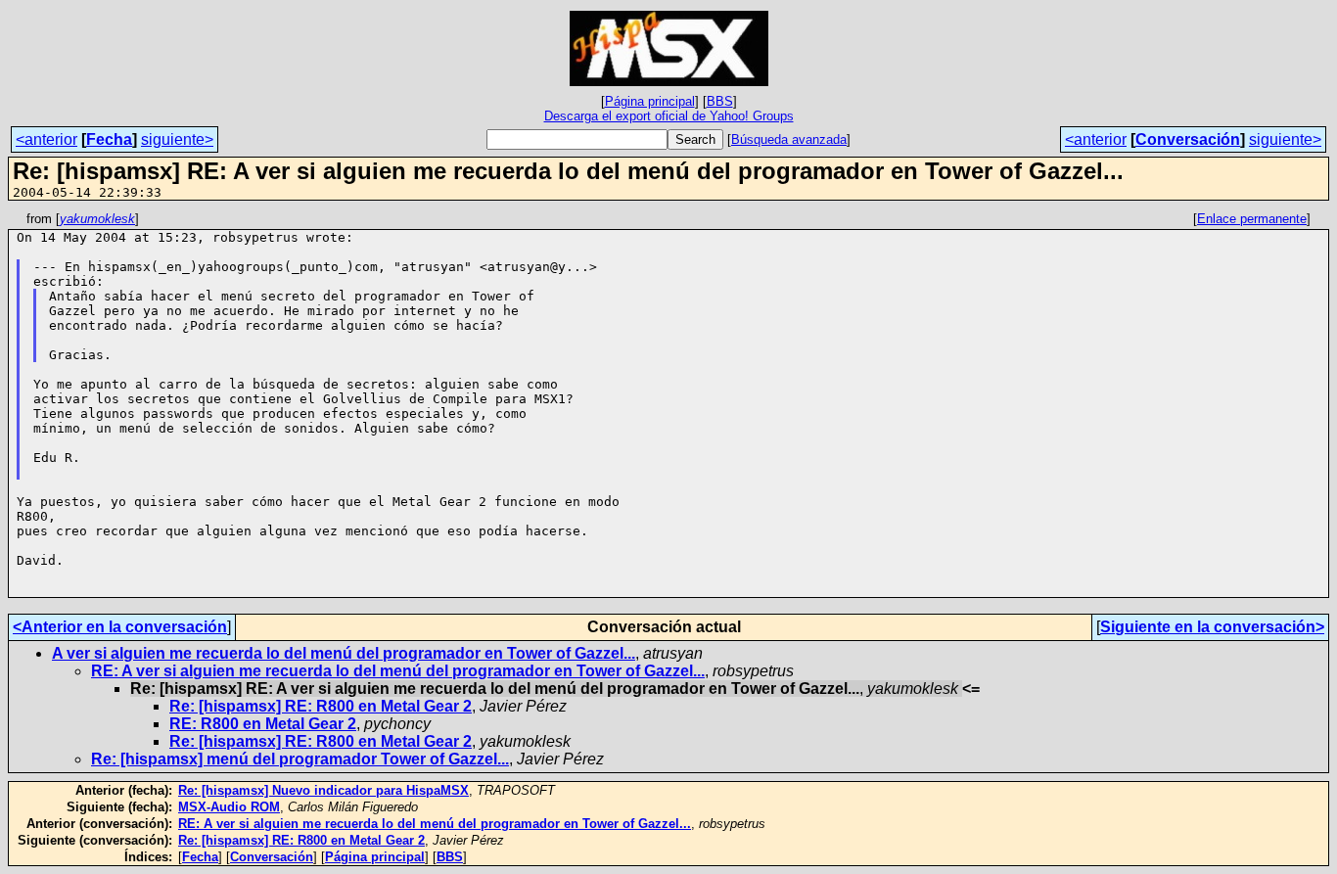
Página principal (650, 101)
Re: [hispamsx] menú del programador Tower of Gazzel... (300, 759)
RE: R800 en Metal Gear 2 (262, 723)
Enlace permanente (1252, 218)
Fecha (109, 139)
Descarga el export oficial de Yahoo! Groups (669, 116)
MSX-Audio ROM (229, 807)
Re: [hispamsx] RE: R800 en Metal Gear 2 (320, 706)
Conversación (1187, 139)
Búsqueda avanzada (789, 139)
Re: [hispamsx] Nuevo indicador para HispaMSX (323, 790)
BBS (720, 101)
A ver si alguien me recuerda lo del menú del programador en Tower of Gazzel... (343, 653)
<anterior (46, 139)
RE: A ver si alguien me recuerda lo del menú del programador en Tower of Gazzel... (398, 671)
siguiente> (177, 139)
